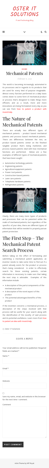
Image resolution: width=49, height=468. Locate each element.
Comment (7, 404)
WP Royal (30, 463)
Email (6, 368)
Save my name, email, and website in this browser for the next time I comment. (24, 398)
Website (6, 381)
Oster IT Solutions (24, 12)
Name (6, 356)
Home (24, 69)
